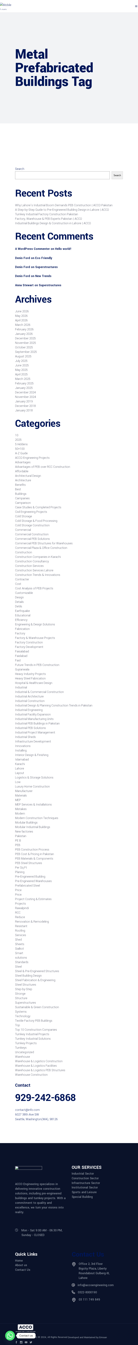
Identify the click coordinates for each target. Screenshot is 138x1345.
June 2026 (22, 311)
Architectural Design (28, 476)
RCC (17, 913)
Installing (21, 750)
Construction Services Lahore (34, 570)
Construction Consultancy (32, 561)
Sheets (19, 944)
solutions (21, 958)
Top (17, 1025)
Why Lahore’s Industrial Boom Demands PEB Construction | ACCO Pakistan (63, 205)
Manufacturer (24, 791)
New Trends (43, 276)
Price (18, 890)
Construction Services (29, 566)
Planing (19, 872)
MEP (18, 800)
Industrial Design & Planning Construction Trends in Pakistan (53, 705)
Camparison (23, 503)
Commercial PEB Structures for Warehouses (44, 543)
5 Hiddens (21, 444)
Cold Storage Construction (32, 525)
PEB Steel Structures (28, 863)
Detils (18, 606)
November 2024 (25, 397)
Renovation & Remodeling (32, 922)
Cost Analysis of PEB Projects (34, 588)
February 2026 (24, 329)
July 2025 (21, 361)
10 (16, 435)
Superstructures (46, 267)
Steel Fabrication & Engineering (35, 980)
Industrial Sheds (25, 737)
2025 (18, 440)
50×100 (20, 449)
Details (19, 602)
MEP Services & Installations (33, 804)
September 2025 (26, 352)
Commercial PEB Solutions (32, 539)
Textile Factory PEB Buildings (33, 1021)
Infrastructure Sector (86, 1183)
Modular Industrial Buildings (32, 827)
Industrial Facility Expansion (33, 714)
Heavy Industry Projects (30, 674)
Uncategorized (24, 1052)
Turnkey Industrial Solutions (33, 1039)
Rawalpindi (22, 908)
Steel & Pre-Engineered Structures (37, 971)
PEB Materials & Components (34, 858)
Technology (22, 1016)
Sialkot (19, 949)
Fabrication (22, 629)
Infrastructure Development (33, 741)
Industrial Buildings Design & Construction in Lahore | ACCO (53, 223)
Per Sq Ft (21, 868)
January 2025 (24, 388)
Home (19, 1261)
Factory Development (29, 647)
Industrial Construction (30, 701)
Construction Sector (85, 1178)
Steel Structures (25, 985)
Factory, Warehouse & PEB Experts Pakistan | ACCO (48, 219)
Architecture (23, 480)
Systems (21, 1012)
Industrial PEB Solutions (30, 728)
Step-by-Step (23, 989)
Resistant (21, 926)
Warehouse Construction (31, 1075)
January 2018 (24, 410)
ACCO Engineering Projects (32, 458)
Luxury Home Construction (32, 786)
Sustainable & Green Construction (37, 1007)
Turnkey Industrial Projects (32, 1034)
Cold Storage (23, 516)
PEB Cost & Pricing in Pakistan (34, 854)
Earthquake (22, 611)
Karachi (20, 764)
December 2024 (25, 392)
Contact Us (22, 1270)
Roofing (20, 931)
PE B (18, 840)
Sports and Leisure (84, 1192)
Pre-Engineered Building (30, 877)
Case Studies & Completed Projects (38, 507)
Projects (20, 904)
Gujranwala (22, 669)
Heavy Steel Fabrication (30, 678)
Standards (21, 962)
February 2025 (24, 383)
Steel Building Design (28, 976)
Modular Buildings (26, 822)
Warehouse (22, 1057)
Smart (19, 953)
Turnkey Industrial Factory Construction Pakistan (46, 214)
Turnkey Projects (26, 1043)
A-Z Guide (21, 453)
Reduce (20, 917)
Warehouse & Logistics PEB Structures (40, 1070)
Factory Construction (29, 642)
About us (21, 1265)
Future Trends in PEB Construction (37, 665)
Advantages (23, 462)
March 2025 (22, 379)
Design (19, 597)
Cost (18, 584)
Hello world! (63, 249)
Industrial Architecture (29, 696)
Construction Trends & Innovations (37, 575)
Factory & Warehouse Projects (35, 638)
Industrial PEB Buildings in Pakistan (37, 723)
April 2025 (21, 374)
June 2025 (22, 365)
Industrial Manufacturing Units (34, 719)
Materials (21, 795)
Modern (20, 813)
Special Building (82, 1197)
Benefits (20, 485)
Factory (20, 633)
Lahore (19, 768)
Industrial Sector (83, 1174)
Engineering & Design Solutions (35, 624)
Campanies (22, 498)
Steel (18, 967)
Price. (18, 895)
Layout (19, 773)
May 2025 (21, 370)
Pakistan (20, 836)
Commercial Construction (32, 534)
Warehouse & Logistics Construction (39, 1061)
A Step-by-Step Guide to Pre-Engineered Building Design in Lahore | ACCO (62, 210)
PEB (17, 845)
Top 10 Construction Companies (36, 1030)
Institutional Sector (85, 1187)
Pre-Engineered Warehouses (33, 881)
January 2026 (24, 334)
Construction (23, 552)
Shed (18, 940)
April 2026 (21, 320)
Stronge (20, 994)
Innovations (23, 746)
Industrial (21, 687)
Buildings (20, 494)
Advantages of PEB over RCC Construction (42, 467)
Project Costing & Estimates (33, 899)
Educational (22, 615)
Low (17, 782)
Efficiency (21, 620)
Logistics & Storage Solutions (34, 777)
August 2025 (23, 356)
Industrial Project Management (35, 732)
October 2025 (24, 347)
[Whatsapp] (10, 1335)
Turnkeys (21, 1048)
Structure (21, 998)
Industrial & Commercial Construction (39, 692)
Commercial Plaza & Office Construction (41, 548)
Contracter (22, 579)
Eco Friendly (43, 258)
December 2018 (25, 406)
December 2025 (25, 338)
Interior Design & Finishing (31, 755)
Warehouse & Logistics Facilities (36, 1066)
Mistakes (21, 809)
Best (18, 489)
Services (20, 935)
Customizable (24, 593)
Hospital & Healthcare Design (33, 683)
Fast (18, 660)
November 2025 (25, 343)
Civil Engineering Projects (31, 512)
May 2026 (21, 316)
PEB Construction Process (32, 849)
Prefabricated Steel (27, 886)
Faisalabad (22, 651)
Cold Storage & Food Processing (36, 521)
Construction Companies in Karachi (38, 557)
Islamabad (22, 759)
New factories (24, 831)
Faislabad (21, 656)
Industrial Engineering (29, 710)
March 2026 (22, 325)
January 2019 (24, 401)
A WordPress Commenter (32, 249)
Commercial (23, 530)
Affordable (21, 471)
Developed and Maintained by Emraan (87, 1337)
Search (19, 169)
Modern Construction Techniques (36, 818)
